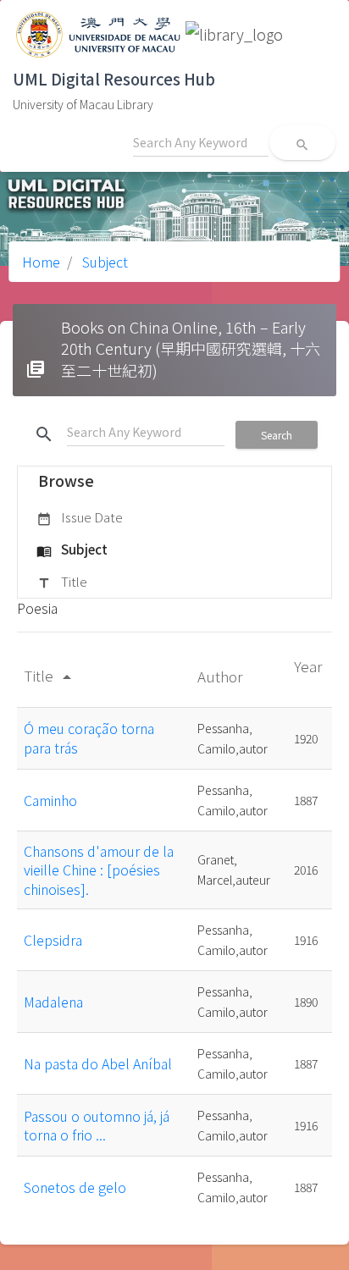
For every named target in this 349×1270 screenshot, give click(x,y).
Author (221, 676)
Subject (103, 261)
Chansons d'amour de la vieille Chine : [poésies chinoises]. (99, 870)
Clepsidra (53, 940)
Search (276, 435)
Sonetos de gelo (75, 1187)
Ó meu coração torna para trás (89, 737)
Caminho (50, 800)
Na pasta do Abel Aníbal (98, 1063)
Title (61, 581)
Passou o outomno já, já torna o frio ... (96, 1125)
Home (41, 261)
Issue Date (79, 517)
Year (308, 665)
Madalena (53, 1001)
